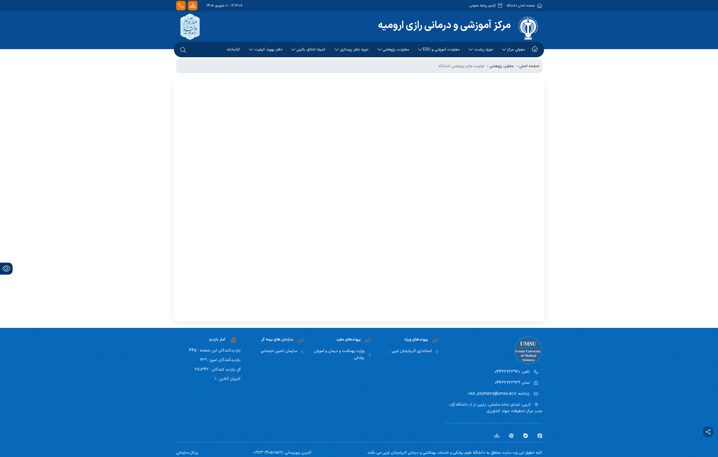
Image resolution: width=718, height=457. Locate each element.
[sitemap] (494, 435)
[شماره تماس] (180, 5)
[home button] (534, 50)
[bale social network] (523, 435)
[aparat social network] (509, 435)
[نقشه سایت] (192, 5)
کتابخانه (233, 49)
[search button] (183, 49)
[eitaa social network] (537, 435)
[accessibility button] (6, 268)
